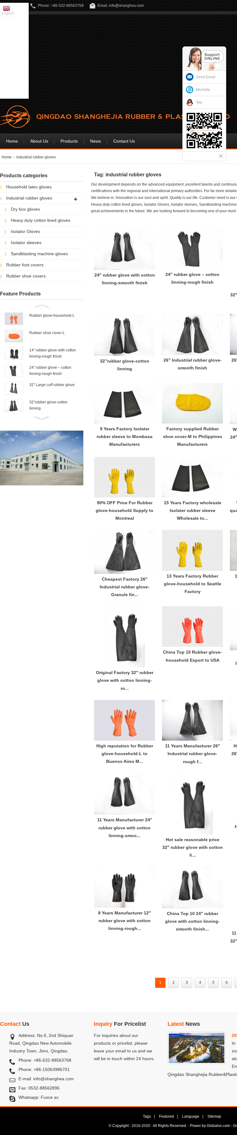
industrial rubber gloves (36, 157)
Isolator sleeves (26, 242)
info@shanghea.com (53, 1078)
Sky (199, 102)
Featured (166, 1116)
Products (69, 141)
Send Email (205, 77)
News (95, 141)
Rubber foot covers (25, 264)
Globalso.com (218, 1126)
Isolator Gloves (25, 231)
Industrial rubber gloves (29, 198)
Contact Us (124, 141)
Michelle (203, 90)
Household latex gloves (29, 186)
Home (12, 141)
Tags (147, 1116)
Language (190, 1116)
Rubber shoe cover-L (47, 333)
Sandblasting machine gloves (39, 253)
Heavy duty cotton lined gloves (40, 220)
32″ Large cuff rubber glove (52, 385)
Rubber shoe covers (26, 275)
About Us (39, 141)
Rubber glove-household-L (52, 315)
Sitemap (214, 1116)
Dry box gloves (25, 209)
